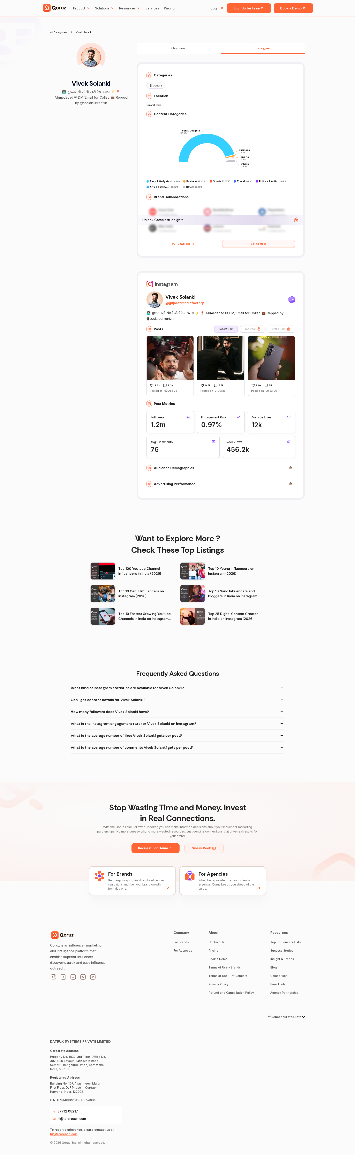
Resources (127, 8)
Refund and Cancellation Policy (231, 992)
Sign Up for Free (246, 8)
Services (152, 8)
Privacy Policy (218, 984)
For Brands (181, 942)
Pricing (169, 8)
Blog (273, 967)
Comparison (279, 976)
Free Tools (278, 984)
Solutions (102, 8)
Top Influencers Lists (285, 942)
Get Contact (258, 243)
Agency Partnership (284, 992)
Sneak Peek (201, 848)
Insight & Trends (282, 959)
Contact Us (216, 942)
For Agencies (183, 950)
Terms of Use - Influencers (228, 976)
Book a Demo (291, 8)
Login (215, 8)
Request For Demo (153, 848)
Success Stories (281, 950)
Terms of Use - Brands (225, 967)
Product (79, 8)
